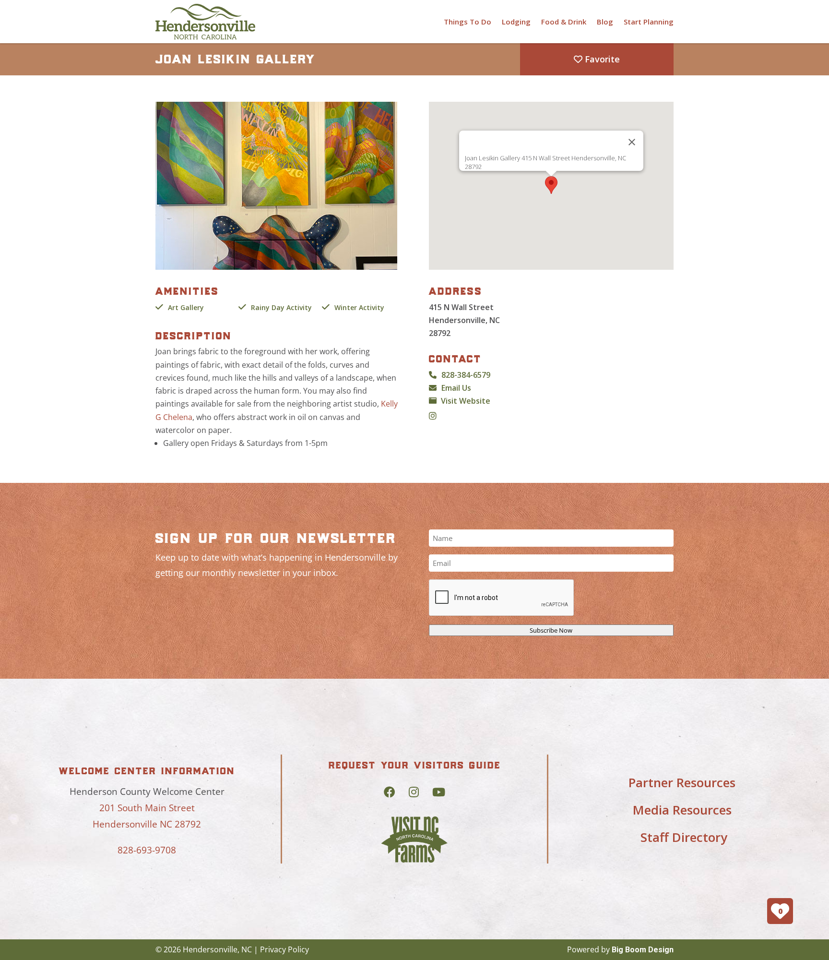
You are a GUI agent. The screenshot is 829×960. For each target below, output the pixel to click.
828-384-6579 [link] (465, 375)
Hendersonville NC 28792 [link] (147, 824)
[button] (551, 185)
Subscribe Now (551, 630)
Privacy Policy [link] (284, 949)
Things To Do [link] (467, 21)
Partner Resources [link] (681, 782)
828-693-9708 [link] (147, 850)
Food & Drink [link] (563, 21)
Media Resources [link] (682, 809)
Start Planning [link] (649, 21)
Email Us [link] (456, 388)
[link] (205, 21)
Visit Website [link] (465, 401)
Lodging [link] (516, 21)
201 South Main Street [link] (147, 808)
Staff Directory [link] (683, 837)
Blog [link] (605, 21)
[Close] (631, 142)
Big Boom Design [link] (643, 949)
